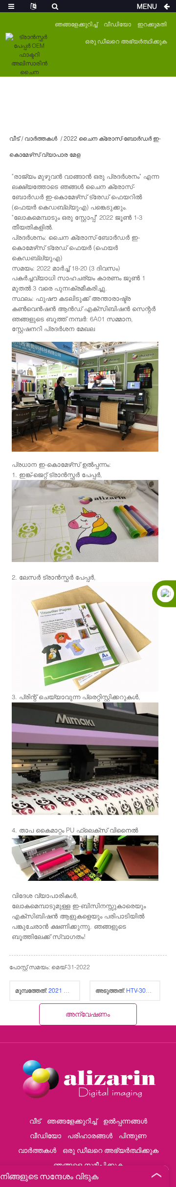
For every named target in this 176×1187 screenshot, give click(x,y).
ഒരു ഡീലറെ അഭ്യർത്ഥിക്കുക (126, 41)
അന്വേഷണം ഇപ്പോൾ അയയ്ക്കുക (88, 1017)
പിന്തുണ (133, 1135)
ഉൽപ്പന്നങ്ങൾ (125, 1121)
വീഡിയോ (117, 24)
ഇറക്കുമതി (152, 24)
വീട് (14, 138)
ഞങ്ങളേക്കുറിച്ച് (76, 24)
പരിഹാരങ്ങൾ (89, 1135)
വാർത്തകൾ (40, 138)
